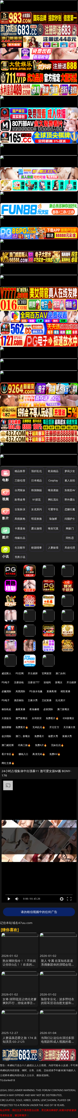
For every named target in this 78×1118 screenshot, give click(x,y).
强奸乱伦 (36, 471)
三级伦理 (20, 480)
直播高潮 (51, 691)
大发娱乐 (6, 718)
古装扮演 (20, 509)
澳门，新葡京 (23, 736)
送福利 (47, 682)
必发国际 (48, 709)
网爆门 (70, 528)
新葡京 (58, 682)
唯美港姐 (53, 490)
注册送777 (33, 682)
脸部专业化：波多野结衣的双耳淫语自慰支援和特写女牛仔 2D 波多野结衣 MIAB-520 (57, 1005)
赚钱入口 (23, 754)
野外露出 (70, 499)
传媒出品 (20, 538)
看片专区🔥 (8, 754)
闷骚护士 (70, 518)
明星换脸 (36, 518)
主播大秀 (33, 700)
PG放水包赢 (35, 691)
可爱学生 (53, 509)
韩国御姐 (36, 490)
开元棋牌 (33, 673)
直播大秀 (67, 736)
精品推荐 (20, 471)
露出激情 (36, 528)
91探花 (36, 499)
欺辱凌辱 (20, 499)
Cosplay (53, 480)
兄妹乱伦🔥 (57, 745)
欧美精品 (53, 471)
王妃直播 (47, 700)
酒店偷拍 (19, 700)
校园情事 (36, 547)
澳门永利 (60, 673)
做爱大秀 (53, 736)
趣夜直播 (20, 709)
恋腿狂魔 (70, 509)
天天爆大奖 (69, 727)
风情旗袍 (20, 518)
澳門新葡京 (22, 718)
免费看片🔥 (52, 718)
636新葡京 (68, 718)
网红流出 (53, 499)
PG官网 (20, 673)
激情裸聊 (6, 727)
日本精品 (36, 480)
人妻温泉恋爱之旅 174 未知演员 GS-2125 (20, 1039)
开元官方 (54, 727)
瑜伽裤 (53, 518)
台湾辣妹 (20, 490)
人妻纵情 (53, 547)
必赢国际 (6, 691)
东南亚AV (69, 490)
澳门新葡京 (63, 709)
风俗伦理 (70, 547)
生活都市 (20, 547)
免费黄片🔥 (22, 727)
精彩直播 (65, 691)
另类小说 (20, 557)
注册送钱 (19, 682)
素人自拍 (70, 480)
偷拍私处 (6, 709)
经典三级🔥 (24, 745)
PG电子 (6, 682)
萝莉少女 (70, 471)
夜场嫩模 (34, 709)
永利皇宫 (37, 718)
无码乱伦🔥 (38, 727)
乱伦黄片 (60, 700)
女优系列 (36, 509)
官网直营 (47, 673)
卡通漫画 (20, 528)
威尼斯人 (6, 673)
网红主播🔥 (8, 763)
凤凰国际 (20, 691)
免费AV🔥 (54, 754)
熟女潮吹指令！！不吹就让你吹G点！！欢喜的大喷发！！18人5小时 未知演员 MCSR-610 (19, 966)
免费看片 (39, 736)
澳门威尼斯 (8, 745)
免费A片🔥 (41, 745)
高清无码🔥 (38, 754)
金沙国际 (6, 736)
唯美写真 (53, 528)
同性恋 (70, 538)
